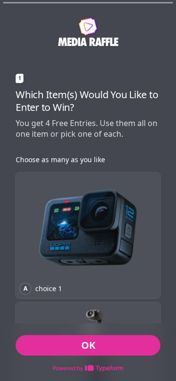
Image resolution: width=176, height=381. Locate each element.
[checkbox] (88, 235)
